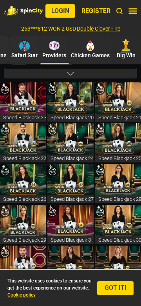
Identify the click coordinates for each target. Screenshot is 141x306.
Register (95, 11)
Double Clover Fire (98, 29)
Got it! (115, 287)
